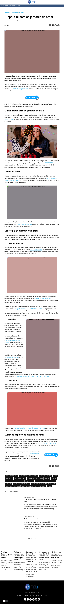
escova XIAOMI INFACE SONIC (47, 443)
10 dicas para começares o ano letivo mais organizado (56, 555)
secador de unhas (27, 486)
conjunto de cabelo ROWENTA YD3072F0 (28, 309)
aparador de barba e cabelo (28, 476)
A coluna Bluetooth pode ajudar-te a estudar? (6, 555)
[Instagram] (30, 599)
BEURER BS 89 (48, 163)
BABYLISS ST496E (36, 249)
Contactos (36, 595)
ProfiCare (9, 486)
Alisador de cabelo (12, 476)
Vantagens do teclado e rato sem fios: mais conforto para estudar (19, 555)
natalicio (9, 483)
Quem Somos (27, 595)
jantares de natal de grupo (14, 481)
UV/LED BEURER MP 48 (24, 224)
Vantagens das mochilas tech (33, 519)
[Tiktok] (39, 599)
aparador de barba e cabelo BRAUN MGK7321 (30, 428)
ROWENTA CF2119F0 (11, 357)
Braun (56, 476)
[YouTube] (36, 599)
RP (7, 20)
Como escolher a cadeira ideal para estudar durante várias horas (44, 555)
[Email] (58, 25)
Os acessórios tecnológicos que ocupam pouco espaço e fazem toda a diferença (31, 556)
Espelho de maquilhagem (35, 478)
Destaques (9, 478)
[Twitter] (53, 25)
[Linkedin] (55, 25)
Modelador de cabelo (42, 481)
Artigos (7, 13)
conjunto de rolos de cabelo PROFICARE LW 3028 (32, 376)
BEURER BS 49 (9, 119)
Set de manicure (40, 486)
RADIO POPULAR (4, 5)
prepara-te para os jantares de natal (43, 483)
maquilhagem (29, 481)
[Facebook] (50, 25)
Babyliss (42, 476)
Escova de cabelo (20, 478)
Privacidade (44, 595)
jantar (54, 478)
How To (21, 13)
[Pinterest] (33, 599)
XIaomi (49, 486)
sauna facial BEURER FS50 (30, 454)
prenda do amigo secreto (20, 89)
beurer (49, 476)
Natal (53, 481)
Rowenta (17, 486)
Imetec (47, 478)
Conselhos (14, 13)
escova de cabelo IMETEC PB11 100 (45, 298)
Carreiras (19, 595)
